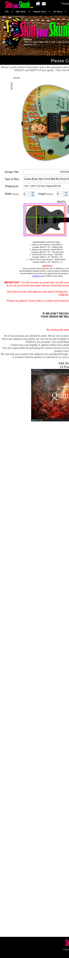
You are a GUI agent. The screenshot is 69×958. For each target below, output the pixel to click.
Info (7, 11)
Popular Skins (39, 11)
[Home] (37, 3)
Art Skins (57, 11)
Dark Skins (21, 11)
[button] (32, 192)
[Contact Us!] (44, 3)
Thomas (28, 39)
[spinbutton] (29, 194)
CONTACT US (37, 276)
